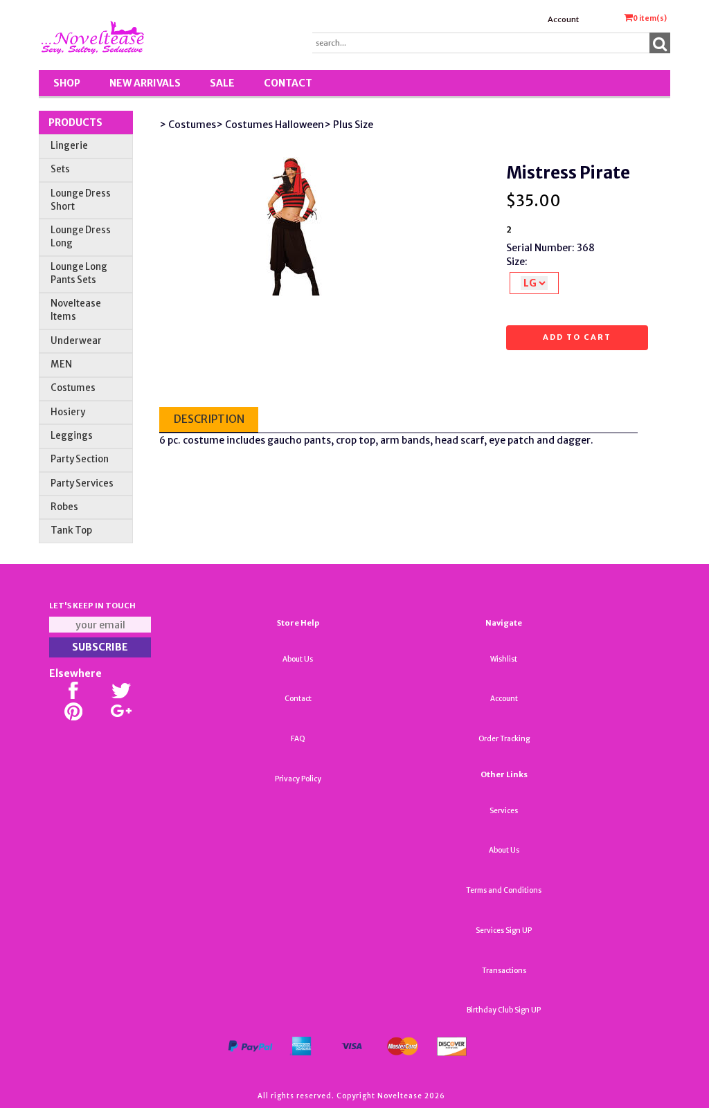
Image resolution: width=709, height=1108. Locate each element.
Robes (64, 507)
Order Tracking (504, 738)
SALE (222, 83)
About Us (297, 659)
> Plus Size (348, 124)
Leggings (72, 436)
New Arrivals (145, 83)
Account (563, 19)
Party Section (80, 459)
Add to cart (577, 337)
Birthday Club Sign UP (504, 1010)
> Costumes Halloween (270, 124)
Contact (288, 83)
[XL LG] (534, 283)
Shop (66, 83)
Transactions (504, 970)
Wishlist (503, 659)
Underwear (76, 341)
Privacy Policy (298, 778)
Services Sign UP (504, 930)
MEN (61, 364)
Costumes (73, 388)
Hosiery (68, 412)
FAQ (298, 738)
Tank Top (71, 530)
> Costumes (187, 124)
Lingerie (69, 146)
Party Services (82, 483)
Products (75, 122)
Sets (60, 169)
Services (504, 810)
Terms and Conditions (503, 890)
